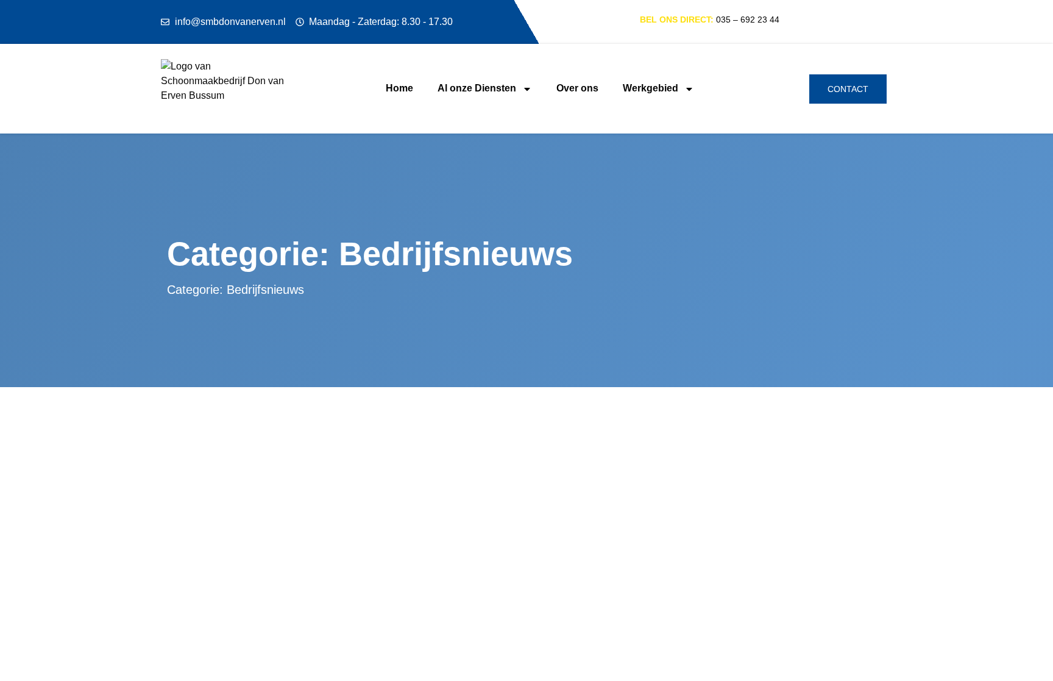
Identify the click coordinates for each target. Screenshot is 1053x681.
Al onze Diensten (477, 88)
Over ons (577, 88)
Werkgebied (650, 88)
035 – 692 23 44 (747, 19)
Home (399, 88)
